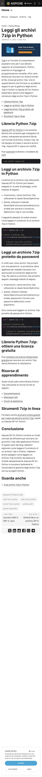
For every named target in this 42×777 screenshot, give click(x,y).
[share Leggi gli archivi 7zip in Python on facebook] (24, 531)
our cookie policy (27, 758)
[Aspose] (14, 3)
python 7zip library (10, 508)
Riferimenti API (11, 397)
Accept (21, 763)
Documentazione (12, 393)
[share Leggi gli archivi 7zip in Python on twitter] (9, 531)
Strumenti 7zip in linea (14, 116)
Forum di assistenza (13, 401)
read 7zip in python (10, 499)
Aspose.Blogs (14, 26)
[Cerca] (39, 3)
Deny (29, 769)
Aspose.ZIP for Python (12, 130)
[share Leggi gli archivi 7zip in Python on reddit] (19, 531)
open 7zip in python (28, 499)
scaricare (10, 152)
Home (5, 10)
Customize (12, 769)
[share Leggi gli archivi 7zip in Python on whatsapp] (28, 531)
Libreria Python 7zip (13, 101)
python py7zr (28, 504)
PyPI (4, 155)
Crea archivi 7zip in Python (16, 485)
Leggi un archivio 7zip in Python (19, 105)
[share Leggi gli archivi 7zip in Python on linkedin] (14, 531)
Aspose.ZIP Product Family (13, 495)
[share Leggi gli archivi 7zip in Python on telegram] (33, 531)
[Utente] (34, 3)
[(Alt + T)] (11, 10)
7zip (3, 60)
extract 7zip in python (11, 504)
